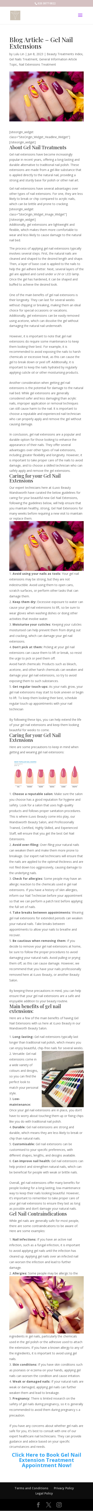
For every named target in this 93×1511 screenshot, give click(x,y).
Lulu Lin (18, 54)
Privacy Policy (64, 1488)
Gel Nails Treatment (23, 59)
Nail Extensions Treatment (37, 64)
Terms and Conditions (31, 1488)
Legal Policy (44, 1493)
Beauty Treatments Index (64, 54)
